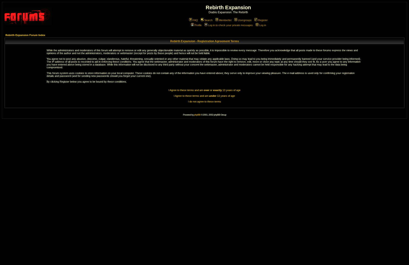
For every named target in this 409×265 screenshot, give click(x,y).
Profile (198, 25)
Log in (262, 25)
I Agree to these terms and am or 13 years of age (204, 90)
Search (208, 20)
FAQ (195, 20)
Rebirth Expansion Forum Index (25, 35)
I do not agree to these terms (204, 101)
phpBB (197, 114)
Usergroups (245, 20)
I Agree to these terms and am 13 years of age (204, 95)
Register (263, 20)
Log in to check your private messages (230, 25)
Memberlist (225, 20)
